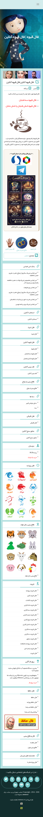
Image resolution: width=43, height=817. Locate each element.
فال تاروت (33, 653)
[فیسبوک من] (24, 779)
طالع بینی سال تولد (31, 575)
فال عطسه (33, 742)
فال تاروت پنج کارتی (30, 619)
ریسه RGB (33, 452)
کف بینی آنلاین (32, 373)
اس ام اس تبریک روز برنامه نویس (26, 304)
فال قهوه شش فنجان (30, 358)
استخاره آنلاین (32, 319)
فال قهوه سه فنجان (31, 353)
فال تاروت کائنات (31, 600)
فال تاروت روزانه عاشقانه (28, 643)
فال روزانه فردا (32, 762)
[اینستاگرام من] (18, 779)
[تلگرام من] (30, 779)
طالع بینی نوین (32, 747)
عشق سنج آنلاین (31, 437)
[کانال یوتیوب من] (21, 785)
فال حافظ (34, 697)
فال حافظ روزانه (32, 702)
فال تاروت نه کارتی (31, 629)
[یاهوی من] (37, 779)
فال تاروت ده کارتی (30, 634)
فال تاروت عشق (32, 638)
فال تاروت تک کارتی (30, 605)
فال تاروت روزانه (31, 590)
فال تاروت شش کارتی (30, 624)
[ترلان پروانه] (21, 75)
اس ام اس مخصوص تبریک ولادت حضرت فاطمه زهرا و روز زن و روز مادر (22, 281)
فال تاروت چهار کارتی (30, 614)
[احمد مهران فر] (34, 75)
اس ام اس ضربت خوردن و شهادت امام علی (23, 299)
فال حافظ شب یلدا (31, 707)
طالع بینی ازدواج (32, 388)
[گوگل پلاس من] (27, 785)
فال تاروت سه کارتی (30, 610)
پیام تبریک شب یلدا (30, 711)
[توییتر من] (6, 779)
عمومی (26, 255)
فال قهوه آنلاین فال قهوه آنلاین (20, 82)
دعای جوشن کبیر (31, 403)
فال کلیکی (33, 422)
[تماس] (12, 779)
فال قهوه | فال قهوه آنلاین (21, 36)
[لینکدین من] (15, 785)
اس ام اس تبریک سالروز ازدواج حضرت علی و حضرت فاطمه (23, 274)
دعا (36, 407)
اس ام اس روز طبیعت (30, 287)
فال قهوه (34, 348)
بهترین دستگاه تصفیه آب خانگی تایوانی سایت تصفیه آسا (23, 669)
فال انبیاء (34, 334)
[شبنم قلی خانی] (9, 75)
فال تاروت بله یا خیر (30, 648)
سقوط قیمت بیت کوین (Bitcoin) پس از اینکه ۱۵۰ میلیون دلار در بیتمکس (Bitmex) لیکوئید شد (22, 676)
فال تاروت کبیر (32, 595)
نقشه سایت (13, 799)
